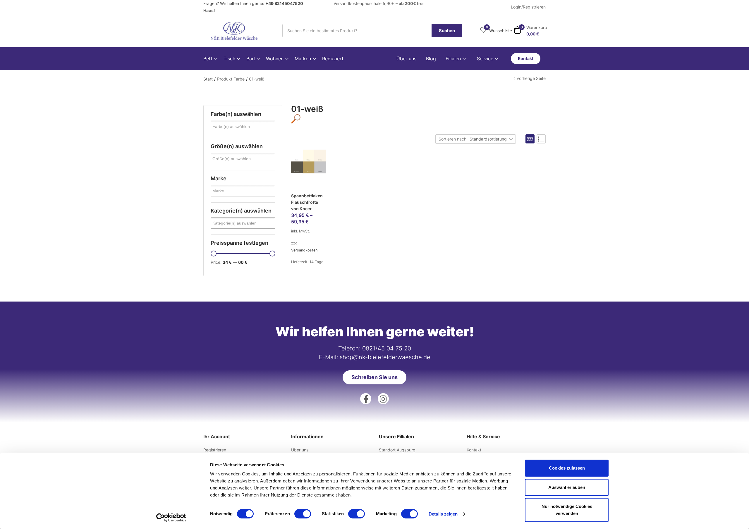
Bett (208, 58)
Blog (431, 58)
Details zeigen (443, 513)
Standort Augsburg (397, 449)
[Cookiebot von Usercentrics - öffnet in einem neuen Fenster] (171, 517)
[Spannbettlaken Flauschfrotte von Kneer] (308, 169)
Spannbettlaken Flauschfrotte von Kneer (307, 202)
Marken (303, 58)
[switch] (302, 513)
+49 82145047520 (284, 3)
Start (208, 78)
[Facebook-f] (365, 398)
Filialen (454, 58)
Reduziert (332, 58)
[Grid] (530, 138)
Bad (251, 58)
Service (486, 58)
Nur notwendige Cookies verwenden (567, 510)
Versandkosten (304, 250)
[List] (541, 138)
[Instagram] (383, 398)
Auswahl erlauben (566, 487)
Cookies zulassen (567, 467)
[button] (530, 30)
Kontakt (474, 449)
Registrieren (214, 449)
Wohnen (275, 58)
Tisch (230, 58)
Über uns (406, 58)
